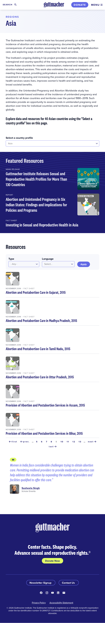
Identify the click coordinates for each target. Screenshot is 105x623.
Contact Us (68, 583)
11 (68, 441)
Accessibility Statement (61, 602)
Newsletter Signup (41, 583)
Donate (80, 5)
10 (63, 441)
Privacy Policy (39, 602)
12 (74, 441)
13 (81, 441)
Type (11, 259)
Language (48, 259)
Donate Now (52, 561)
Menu (95, 5)
